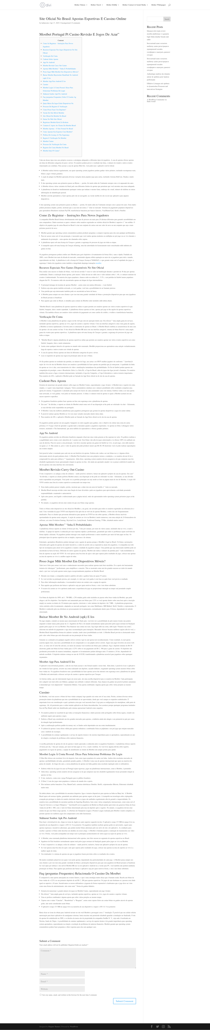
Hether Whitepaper (158, 5)
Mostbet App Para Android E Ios (54, 81)
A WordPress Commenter (155, 99)
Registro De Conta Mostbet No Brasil (56, 147)
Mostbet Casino (48, 141)
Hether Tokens (79, 5)
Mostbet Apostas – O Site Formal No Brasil (58, 128)
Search (167, 19)
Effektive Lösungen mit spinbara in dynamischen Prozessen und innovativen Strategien (158, 86)
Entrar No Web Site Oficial (52, 119)
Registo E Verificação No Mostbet (54, 138)
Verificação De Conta (50, 56)
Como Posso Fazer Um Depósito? (54, 109)
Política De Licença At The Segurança (56, 135)
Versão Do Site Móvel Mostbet (53, 113)
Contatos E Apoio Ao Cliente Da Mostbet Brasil (59, 125)
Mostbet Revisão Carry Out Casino (55, 65)
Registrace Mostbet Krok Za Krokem (55, 122)
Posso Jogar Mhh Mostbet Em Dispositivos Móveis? (61, 72)
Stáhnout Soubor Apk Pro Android (55, 94)
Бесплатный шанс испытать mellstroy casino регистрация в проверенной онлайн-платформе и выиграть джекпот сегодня (158, 49)
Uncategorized (65, 23)
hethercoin (45, 23)
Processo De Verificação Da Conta (54, 144)
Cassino (45, 84)
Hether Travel (96, 5)
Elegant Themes (54, 1026)
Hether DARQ (111, 5)
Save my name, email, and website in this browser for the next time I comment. (69, 995)
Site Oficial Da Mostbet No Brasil (54, 116)
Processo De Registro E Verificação (55, 106)
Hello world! (151, 101)
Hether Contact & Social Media (134, 5)
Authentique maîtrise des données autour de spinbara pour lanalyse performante (158, 77)
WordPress (74, 1026)
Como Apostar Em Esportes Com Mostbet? (58, 132)
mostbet (98, 263)
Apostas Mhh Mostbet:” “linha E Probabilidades (59, 68)
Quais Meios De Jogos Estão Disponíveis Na (58, 103)
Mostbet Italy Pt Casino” (51, 151)
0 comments (76, 23)
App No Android (49, 62)
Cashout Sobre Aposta (50, 59)
